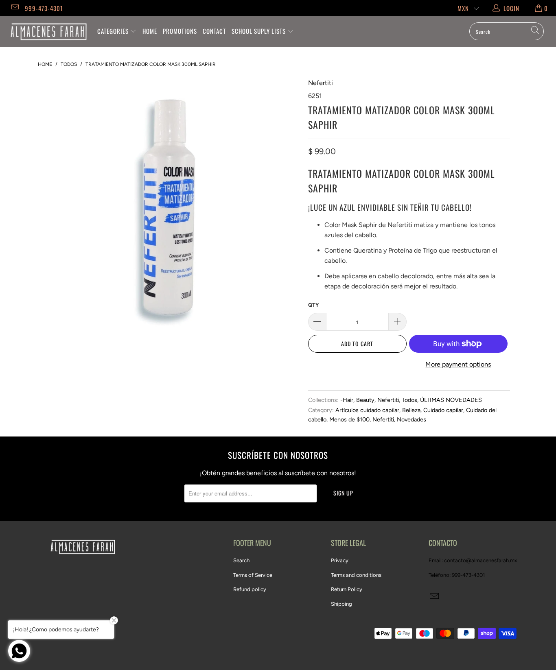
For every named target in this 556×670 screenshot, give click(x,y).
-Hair (346, 400)
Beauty (365, 400)
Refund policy (249, 589)
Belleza (411, 410)
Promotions (180, 30)
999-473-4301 (44, 8)
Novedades (411, 419)
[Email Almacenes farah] (14, 8)
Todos (409, 400)
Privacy (339, 560)
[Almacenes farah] (48, 31)
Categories (113, 30)
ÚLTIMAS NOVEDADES (451, 400)
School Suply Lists (259, 30)
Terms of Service (252, 575)
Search (241, 560)
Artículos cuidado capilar (367, 410)
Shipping (341, 604)
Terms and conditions (356, 575)
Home (149, 30)
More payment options (458, 364)
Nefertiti (320, 83)
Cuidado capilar (443, 410)
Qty (313, 305)
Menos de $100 (349, 419)
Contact (214, 30)
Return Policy (346, 589)
